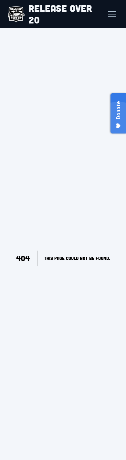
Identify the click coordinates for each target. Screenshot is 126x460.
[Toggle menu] (111, 14)
